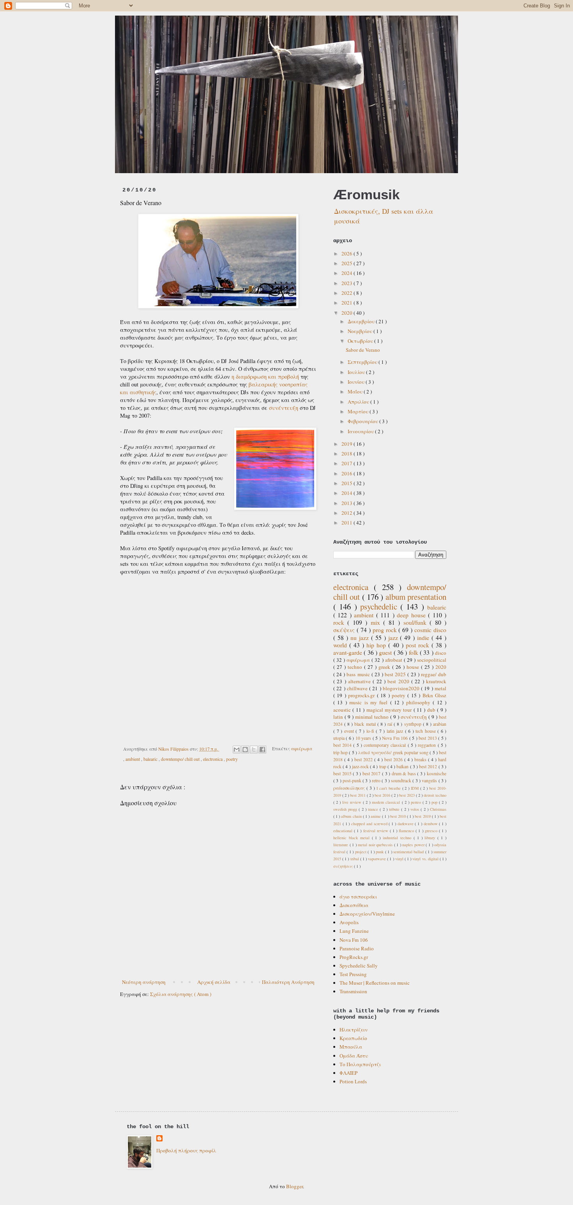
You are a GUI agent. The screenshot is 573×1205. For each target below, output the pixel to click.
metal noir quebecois (376, 844)
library (430, 837)
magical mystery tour (390, 709)
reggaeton (427, 745)
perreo (417, 802)
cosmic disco (430, 630)
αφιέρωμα (301, 749)
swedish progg (346, 809)
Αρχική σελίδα (213, 981)
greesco (432, 830)
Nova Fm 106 (395, 738)
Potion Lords (353, 1081)
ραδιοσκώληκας (349, 788)
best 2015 (343, 773)
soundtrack (401, 780)
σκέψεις (345, 630)
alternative (360, 681)
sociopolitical (431, 659)
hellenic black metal (352, 837)
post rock (419, 645)
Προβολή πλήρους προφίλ (186, 1150)
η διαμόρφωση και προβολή (265, 376)
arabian (439, 724)
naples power (414, 844)
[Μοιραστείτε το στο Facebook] (262, 749)
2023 (347, 283)
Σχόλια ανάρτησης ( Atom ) (180, 994)
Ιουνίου (357, 381)
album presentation (416, 596)
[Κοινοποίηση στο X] (254, 749)
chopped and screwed (370, 823)
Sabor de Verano (363, 349)
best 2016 (383, 795)
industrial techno (398, 837)
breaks (421, 759)
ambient (133, 759)
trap (383, 766)
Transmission (353, 991)
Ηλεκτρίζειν (354, 1029)
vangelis (430, 780)
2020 (347, 312)
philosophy (419, 702)
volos (415, 809)
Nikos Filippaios (174, 749)
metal (440, 688)
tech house (426, 731)
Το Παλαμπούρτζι (360, 1064)
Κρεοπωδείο (353, 1038)
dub (432, 709)
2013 (347, 503)
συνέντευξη (283, 407)
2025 (347, 263)
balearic (151, 759)
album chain (352, 816)
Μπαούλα (351, 1046)
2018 (347, 453)
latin (339, 716)
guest (386, 652)
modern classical (386, 802)
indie (424, 637)
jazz (394, 637)
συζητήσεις (343, 866)
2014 (347, 492)
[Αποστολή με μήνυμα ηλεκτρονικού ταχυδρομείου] (237, 749)
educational (343, 830)
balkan (403, 766)
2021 (347, 302)
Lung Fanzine (354, 930)
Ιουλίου (357, 372)
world (341, 645)
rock (340, 622)
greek (385, 666)
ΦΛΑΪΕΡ (348, 1072)
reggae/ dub (433, 674)
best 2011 (358, 795)
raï (390, 724)
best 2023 (407, 795)
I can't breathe (389, 788)
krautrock (436, 681)
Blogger (294, 1186)
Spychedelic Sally (359, 965)
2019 (347, 443)
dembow (431, 823)
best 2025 (396, 674)
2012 (347, 512)
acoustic (342, 709)
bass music (359, 674)
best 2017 (372, 773)
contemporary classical (385, 745)
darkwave (406, 823)
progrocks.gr (362, 695)
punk (380, 851)
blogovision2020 (402, 688)
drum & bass (404, 773)
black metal (365, 724)
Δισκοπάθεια (354, 905)
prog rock (386, 630)
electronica (213, 759)
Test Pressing (353, 974)
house (414, 666)
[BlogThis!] (245, 749)
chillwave (358, 688)
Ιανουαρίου (361, 431)
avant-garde (348, 652)
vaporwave (377, 858)
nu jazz (360, 637)
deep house (412, 615)
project (361, 851)
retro (377, 780)
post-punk (353, 780)
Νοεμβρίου (360, 331)
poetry (232, 759)
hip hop (377, 645)
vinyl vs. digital (425, 858)
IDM (415, 788)
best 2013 (428, 738)
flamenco (407, 830)
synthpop (413, 724)
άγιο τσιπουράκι (358, 896)
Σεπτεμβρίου (363, 361)
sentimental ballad (409, 851)
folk (414, 652)
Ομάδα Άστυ (354, 1055)
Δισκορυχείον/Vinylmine (367, 913)
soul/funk (416, 622)
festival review (376, 830)
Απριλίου (359, 401)
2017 (347, 463)
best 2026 (394, 759)
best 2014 (343, 745)
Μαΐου (356, 391)
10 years (364, 738)
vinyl (400, 858)
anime (376, 816)
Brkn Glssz (434, 695)
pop (435, 802)
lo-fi (371, 731)
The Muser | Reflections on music (375, 982)
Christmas (438, 809)
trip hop (341, 752)
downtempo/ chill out (181, 759)
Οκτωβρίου (361, 340)
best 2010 (398, 816)
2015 (347, 483)
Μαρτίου (359, 411)
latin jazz (396, 731)
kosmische (436, 773)
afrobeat (394, 659)
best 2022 (364, 759)
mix (377, 622)
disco (440, 652)
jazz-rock (361, 766)
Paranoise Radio (357, 948)
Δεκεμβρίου (362, 321)
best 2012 (428, 766)
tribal (355, 858)
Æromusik (366, 194)
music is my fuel (369, 702)
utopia (339, 738)
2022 (347, 292)
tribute (395, 809)
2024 (347, 272)
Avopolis (349, 922)
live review (352, 802)
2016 (347, 473)
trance (374, 809)
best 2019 (423, 816)
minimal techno (372, 716)
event (350, 731)
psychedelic (380, 606)
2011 (347, 522)
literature (341, 844)
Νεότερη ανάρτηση (144, 981)
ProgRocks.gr (354, 956)
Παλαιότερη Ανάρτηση (288, 981)
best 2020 (399, 681)
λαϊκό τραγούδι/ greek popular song (394, 752)
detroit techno (435, 795)
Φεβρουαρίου (363, 421)
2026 (347, 253)
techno (356, 666)
